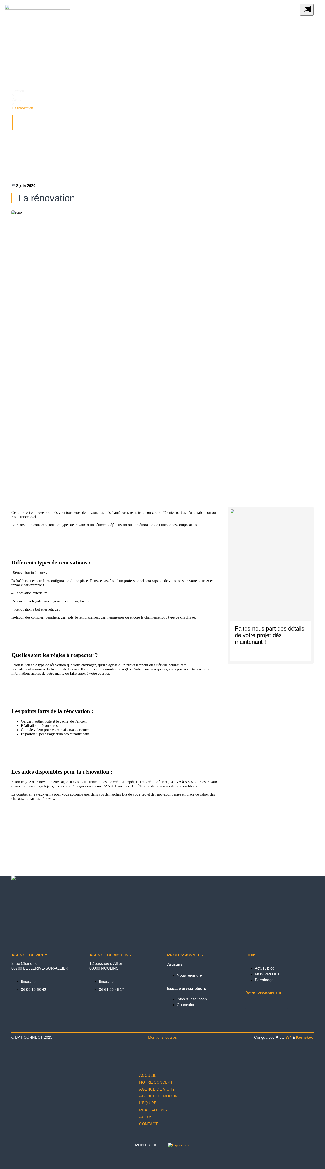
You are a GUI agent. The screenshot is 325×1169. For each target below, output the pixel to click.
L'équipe (148, 1103)
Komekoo (305, 1037)
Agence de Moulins (159, 1096)
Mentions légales (162, 1037)
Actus (16, 99)
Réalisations (153, 1110)
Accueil (18, 91)
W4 (288, 1037)
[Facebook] (266, 1003)
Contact (148, 1124)
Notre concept (156, 1082)
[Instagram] (251, 1003)
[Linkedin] (282, 1003)
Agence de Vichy (157, 1089)
